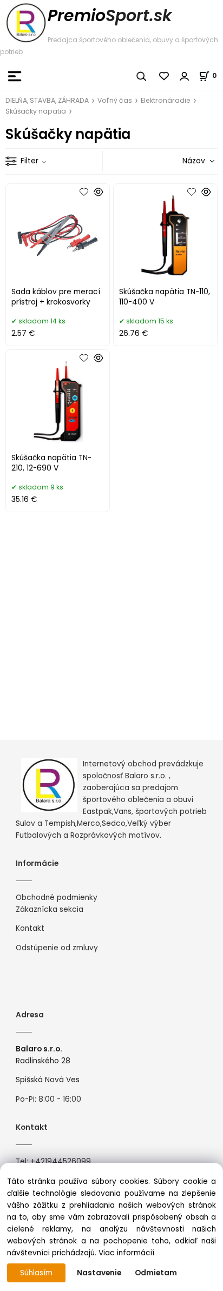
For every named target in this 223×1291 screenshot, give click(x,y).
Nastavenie (99, 1273)
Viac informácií (126, 1253)
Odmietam (156, 1273)
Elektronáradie (166, 100)
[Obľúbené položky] (164, 76)
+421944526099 (60, 1161)
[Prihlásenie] (184, 76)
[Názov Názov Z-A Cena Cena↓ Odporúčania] (183, 161)
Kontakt (30, 928)
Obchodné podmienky (56, 897)
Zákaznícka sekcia (49, 909)
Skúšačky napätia (35, 111)
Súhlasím (36, 1273)
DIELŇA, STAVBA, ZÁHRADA (47, 100)
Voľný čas (114, 100)
